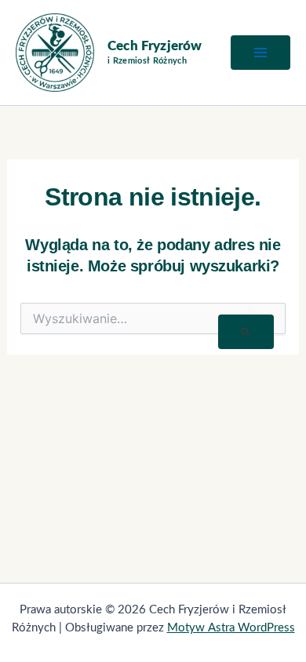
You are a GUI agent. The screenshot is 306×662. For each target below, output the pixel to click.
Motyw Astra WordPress (231, 628)
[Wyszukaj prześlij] (246, 332)
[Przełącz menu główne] (260, 52)
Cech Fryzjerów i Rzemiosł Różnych (154, 53)
